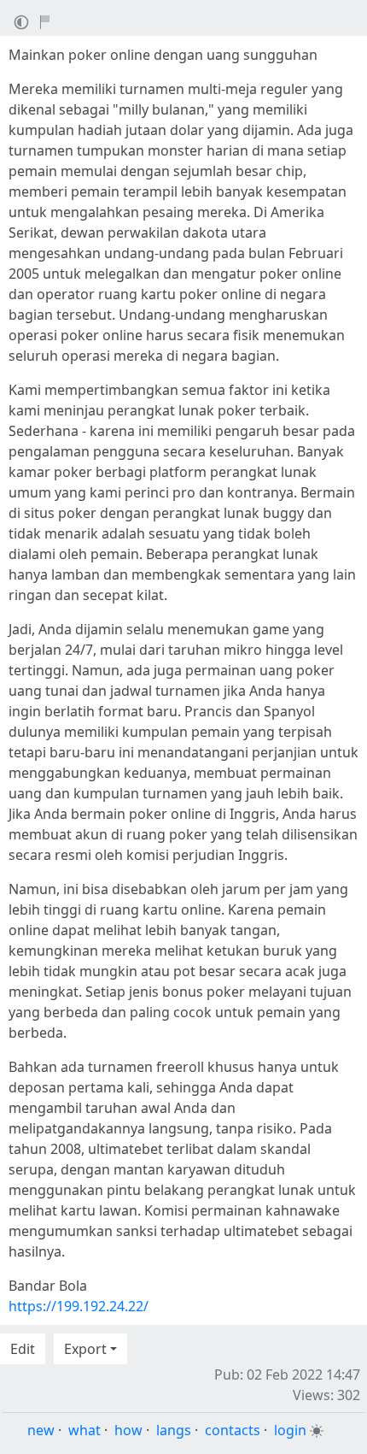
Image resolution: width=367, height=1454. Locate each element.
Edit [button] (22, 1348)
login (290, 1430)
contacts (232, 1430)
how (128, 1430)
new (41, 1430)
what (84, 1430)
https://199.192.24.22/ (79, 1306)
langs (173, 1430)
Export (85, 1348)
